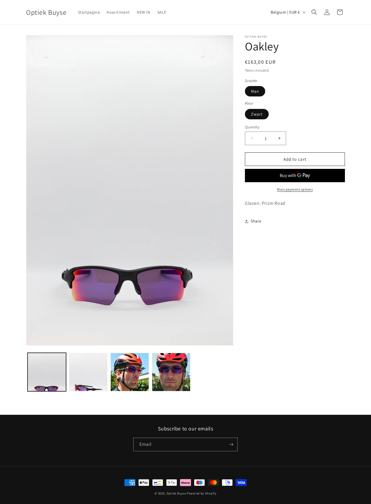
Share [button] (256, 221)
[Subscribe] (231, 444)
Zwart (257, 113)
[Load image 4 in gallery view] (171, 372)
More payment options (295, 189)
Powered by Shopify (202, 493)
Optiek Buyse (176, 493)
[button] (314, 12)
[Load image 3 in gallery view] (129, 372)
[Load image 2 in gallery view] (88, 372)
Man (255, 91)
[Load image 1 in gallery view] (47, 372)
